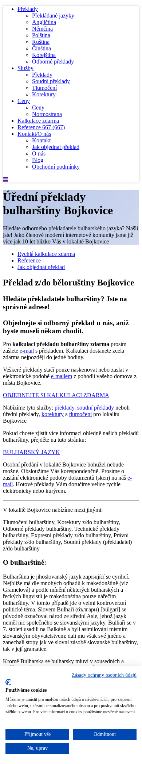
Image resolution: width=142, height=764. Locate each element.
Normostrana (47, 114)
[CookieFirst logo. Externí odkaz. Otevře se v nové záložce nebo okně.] (8, 682)
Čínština (41, 48)
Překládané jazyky (53, 15)
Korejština (44, 55)
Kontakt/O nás (34, 134)
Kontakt (41, 140)
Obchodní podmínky (56, 167)
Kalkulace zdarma (38, 121)
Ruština (41, 42)
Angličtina (44, 22)
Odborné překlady (53, 61)
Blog (37, 160)
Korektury (44, 94)
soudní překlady (95, 407)
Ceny (23, 101)
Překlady (27, 9)
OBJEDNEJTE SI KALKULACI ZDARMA (56, 395)
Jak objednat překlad (55, 147)
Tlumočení (44, 88)
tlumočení (80, 414)
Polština (41, 35)
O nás (39, 153)
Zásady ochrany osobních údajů (104, 675)
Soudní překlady (51, 81)
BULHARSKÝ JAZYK (31, 452)
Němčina (42, 29)
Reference (41, 127)
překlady (64, 407)
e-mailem (61, 376)
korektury (53, 414)
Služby (25, 68)
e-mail (27, 351)
